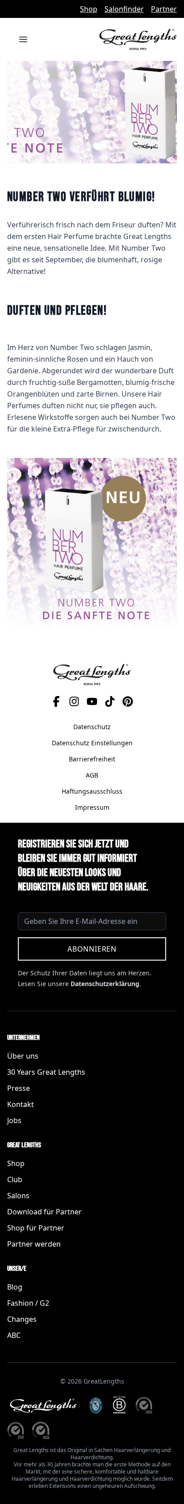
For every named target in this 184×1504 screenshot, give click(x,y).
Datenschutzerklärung (105, 983)
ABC (14, 1335)
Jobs (14, 1120)
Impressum (92, 807)
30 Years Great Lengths (46, 1072)
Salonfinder (124, 9)
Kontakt (20, 1104)
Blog (14, 1287)
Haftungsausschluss (92, 791)
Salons (18, 1196)
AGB (92, 775)
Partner (164, 9)
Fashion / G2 (28, 1303)
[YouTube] (92, 701)
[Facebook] (56, 701)
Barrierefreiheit (92, 759)
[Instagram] (74, 701)
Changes (22, 1319)
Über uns (22, 1056)
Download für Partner (44, 1212)
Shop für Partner (35, 1228)
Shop (88, 9)
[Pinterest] (127, 701)
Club (14, 1179)
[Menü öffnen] (23, 39)
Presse (18, 1088)
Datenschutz (92, 726)
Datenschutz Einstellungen (92, 743)
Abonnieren (92, 949)
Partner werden (34, 1244)
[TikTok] (110, 701)
